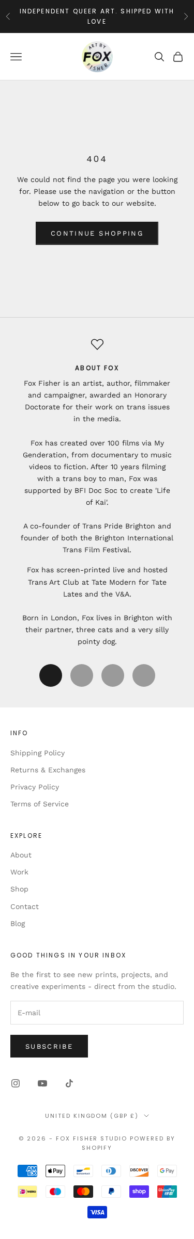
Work (19, 872)
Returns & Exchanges (47, 770)
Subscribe (49, 1046)
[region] (97, 493)
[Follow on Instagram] (15, 1083)
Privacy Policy (34, 787)
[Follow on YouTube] (42, 1083)
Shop (19, 889)
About (21, 855)
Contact (24, 906)
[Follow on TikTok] (69, 1083)
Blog (17, 923)
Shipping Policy (37, 753)
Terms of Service (39, 804)
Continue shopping (97, 233)
